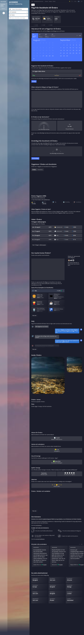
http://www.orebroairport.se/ (38, 197)
